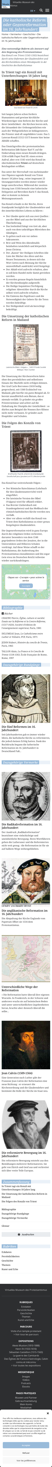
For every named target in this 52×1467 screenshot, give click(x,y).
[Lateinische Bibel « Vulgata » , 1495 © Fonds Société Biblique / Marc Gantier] (26, 344)
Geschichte (29, 34)
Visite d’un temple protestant (26, 1331)
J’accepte (26, 585)
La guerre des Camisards (26, 1355)
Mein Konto (26, 1404)
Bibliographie (9, 1209)
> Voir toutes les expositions (26, 1365)
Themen (6, 1264)
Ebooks (26, 1386)
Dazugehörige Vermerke (15, 1217)
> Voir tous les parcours (26, 1334)
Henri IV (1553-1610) (26, 1348)
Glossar (5, 1225)
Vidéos (26, 1379)
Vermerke (15, 34)
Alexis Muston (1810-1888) (26, 1345)
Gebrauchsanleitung (26, 1401)
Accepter (26, 1445)
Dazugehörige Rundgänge (15, 1213)
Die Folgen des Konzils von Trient (19, 1201)
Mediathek (26, 1407)
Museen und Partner (26, 1397)
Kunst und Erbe (10, 1269)
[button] (47, 1413)
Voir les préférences (26, 1460)
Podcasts (26, 1383)
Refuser (26, 1452)
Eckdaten (7, 1252)
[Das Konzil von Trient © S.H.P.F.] (26, 93)
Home (5, 34)
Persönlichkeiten (11, 1256)
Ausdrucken (27, 1234)
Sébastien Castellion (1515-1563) (26, 1352)
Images (26, 1376)
